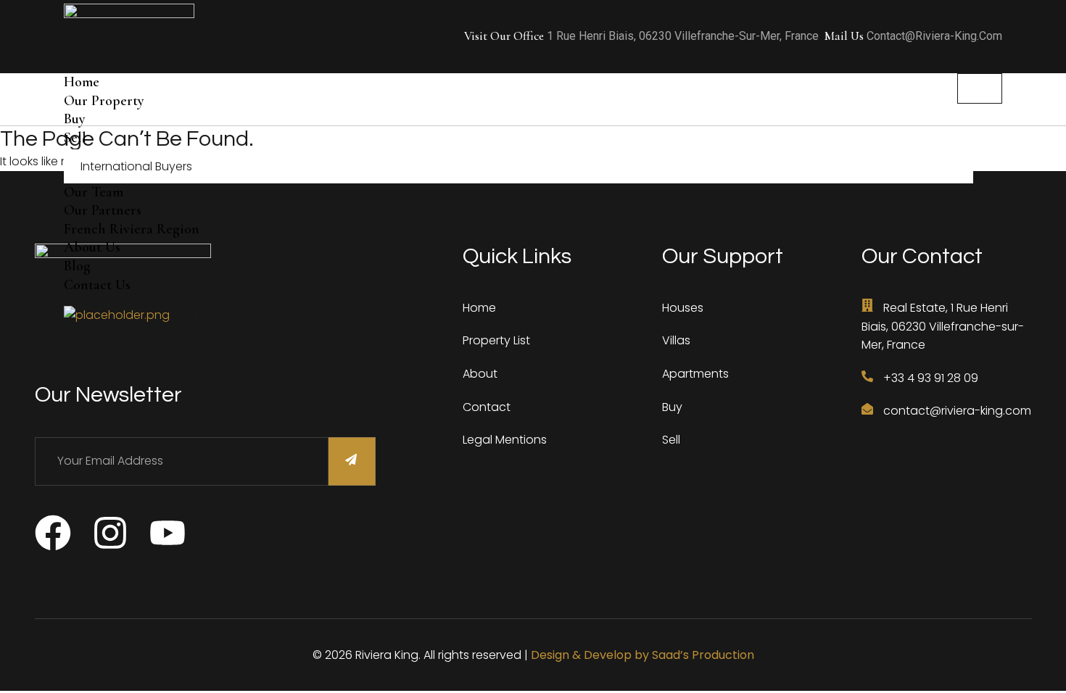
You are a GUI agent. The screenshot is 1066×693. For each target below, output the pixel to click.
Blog (77, 266)
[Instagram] (110, 533)
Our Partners (102, 210)
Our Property (104, 100)
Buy (75, 119)
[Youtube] (167, 533)
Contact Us (97, 285)
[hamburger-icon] (979, 88)
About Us (92, 247)
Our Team (93, 192)
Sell (75, 137)
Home (81, 82)
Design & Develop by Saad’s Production (642, 655)
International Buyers (136, 166)
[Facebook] (53, 533)
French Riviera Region (131, 229)
